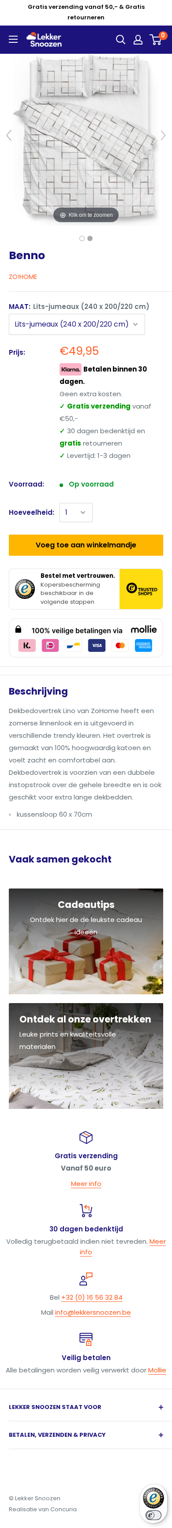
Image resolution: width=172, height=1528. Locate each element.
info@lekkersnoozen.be (93, 1312)
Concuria (63, 1509)
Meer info (86, 1183)
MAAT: (79, 306)
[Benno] (82, 238)
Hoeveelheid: (31, 512)
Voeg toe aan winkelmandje (86, 545)
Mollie (157, 1370)
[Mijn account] (138, 40)
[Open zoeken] (121, 40)
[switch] (153, 1515)
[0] (155, 39)
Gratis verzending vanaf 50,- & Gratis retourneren (86, 12)
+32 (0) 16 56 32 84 (92, 1297)
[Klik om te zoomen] (86, 139)
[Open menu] (13, 39)
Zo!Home (23, 276)
